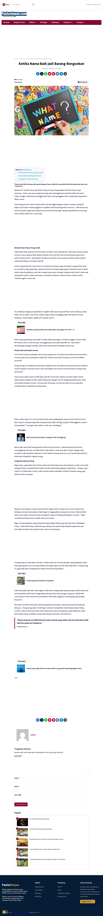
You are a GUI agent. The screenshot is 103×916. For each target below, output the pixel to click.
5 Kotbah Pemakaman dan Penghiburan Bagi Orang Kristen (47, 859)
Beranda (6, 22)
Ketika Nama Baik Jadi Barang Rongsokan (51, 64)
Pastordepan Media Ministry (20, 912)
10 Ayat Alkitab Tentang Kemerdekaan (40, 829)
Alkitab (31, 22)
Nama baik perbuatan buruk (30, 175)
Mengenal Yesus (19, 22)
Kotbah (60, 887)
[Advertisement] (51, 41)
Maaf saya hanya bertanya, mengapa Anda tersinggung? (46, 437)
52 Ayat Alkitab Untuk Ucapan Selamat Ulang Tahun (44, 849)
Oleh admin (18, 82)
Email (16, 787)
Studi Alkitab (39, 890)
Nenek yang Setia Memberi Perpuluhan (40, 580)
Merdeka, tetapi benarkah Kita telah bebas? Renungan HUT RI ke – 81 (50, 329)
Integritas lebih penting (28, 179)
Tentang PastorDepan (64, 893)
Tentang (79, 22)
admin (33, 734)
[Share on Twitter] (41, 74)
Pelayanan (67, 22)
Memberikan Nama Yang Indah (31, 172)
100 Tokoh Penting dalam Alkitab (39, 819)
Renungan (43, 22)
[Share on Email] (49, 74)
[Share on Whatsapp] (45, 74)
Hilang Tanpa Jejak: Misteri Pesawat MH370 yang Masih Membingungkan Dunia (54, 668)
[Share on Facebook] (38, 74)
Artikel (59, 890)
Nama (17, 778)
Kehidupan (55, 22)
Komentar (18, 756)
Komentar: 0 (83, 82)
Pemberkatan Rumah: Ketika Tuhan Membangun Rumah (46, 839)
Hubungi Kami (62, 896)
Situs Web (17, 795)
